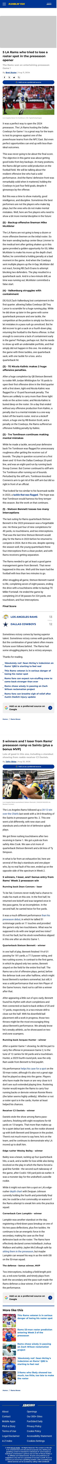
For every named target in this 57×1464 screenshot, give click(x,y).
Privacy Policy (34, 1426)
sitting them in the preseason (18, 1251)
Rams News (15, 719)
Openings (32, 1411)
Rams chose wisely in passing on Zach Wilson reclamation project (26, 688)
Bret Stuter (11, 72)
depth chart (16, 1191)
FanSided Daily (35, 1421)
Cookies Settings (36, 1441)
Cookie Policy (34, 1431)
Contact (6, 1416)
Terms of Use (9, 1431)
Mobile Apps (8, 1421)
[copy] (19, 77)
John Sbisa (11, 761)
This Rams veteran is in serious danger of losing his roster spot (28, 672)
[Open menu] (4, 4)
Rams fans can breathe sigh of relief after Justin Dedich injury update (28, 695)
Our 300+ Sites (34, 1416)
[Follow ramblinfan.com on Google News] (50, 708)
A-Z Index (7, 1441)
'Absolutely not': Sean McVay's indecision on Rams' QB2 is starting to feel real (29, 664)
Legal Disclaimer (11, 1436)
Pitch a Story (8, 1426)
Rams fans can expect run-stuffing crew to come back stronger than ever (28, 680)
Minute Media (15, 1448)
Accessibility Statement (39, 1436)
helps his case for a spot (33, 1068)
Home (5, 719)
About (5, 1411)
